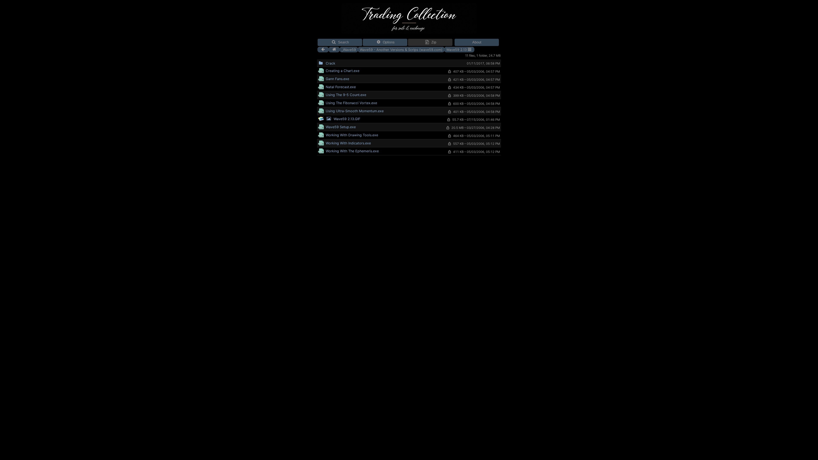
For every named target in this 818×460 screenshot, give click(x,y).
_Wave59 (348, 49)
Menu (346, 62)
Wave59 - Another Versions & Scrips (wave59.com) (401, 49)
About (476, 42)
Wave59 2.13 (456, 49)
